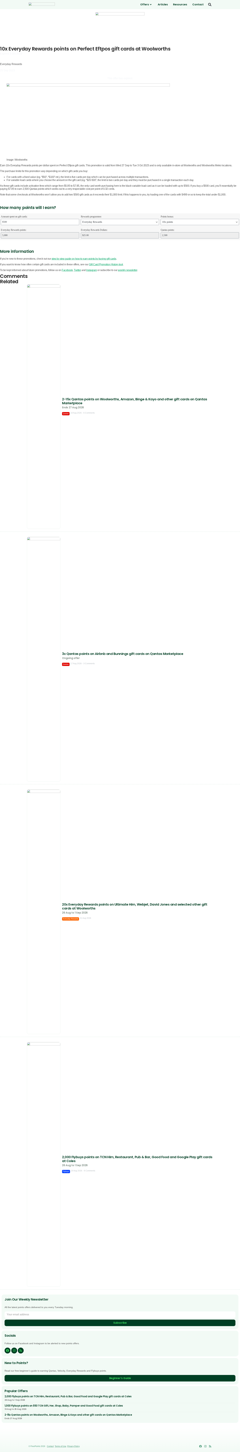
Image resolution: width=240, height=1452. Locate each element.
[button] (210, 4)
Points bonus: (167, 216)
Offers (144, 4)
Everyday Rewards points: (13, 230)
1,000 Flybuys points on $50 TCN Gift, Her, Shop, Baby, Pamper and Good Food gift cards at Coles (64, 1405)
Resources (180, 4)
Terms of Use (60, 1446)
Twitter (77, 270)
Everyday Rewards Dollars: (94, 230)
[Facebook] (7, 1350)
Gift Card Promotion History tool (106, 264)
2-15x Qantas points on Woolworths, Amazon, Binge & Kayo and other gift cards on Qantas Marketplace (68, 1414)
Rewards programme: (91, 216)
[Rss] (21, 1350)
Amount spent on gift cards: (14, 216)
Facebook (67, 270)
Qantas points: (167, 230)
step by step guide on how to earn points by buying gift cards (84, 258)
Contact (198, 4)
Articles (163, 4)
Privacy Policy (73, 1446)
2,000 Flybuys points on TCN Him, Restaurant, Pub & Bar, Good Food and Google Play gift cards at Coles (68, 1396)
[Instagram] (14, 1350)
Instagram (91, 270)
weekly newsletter (127, 270)
